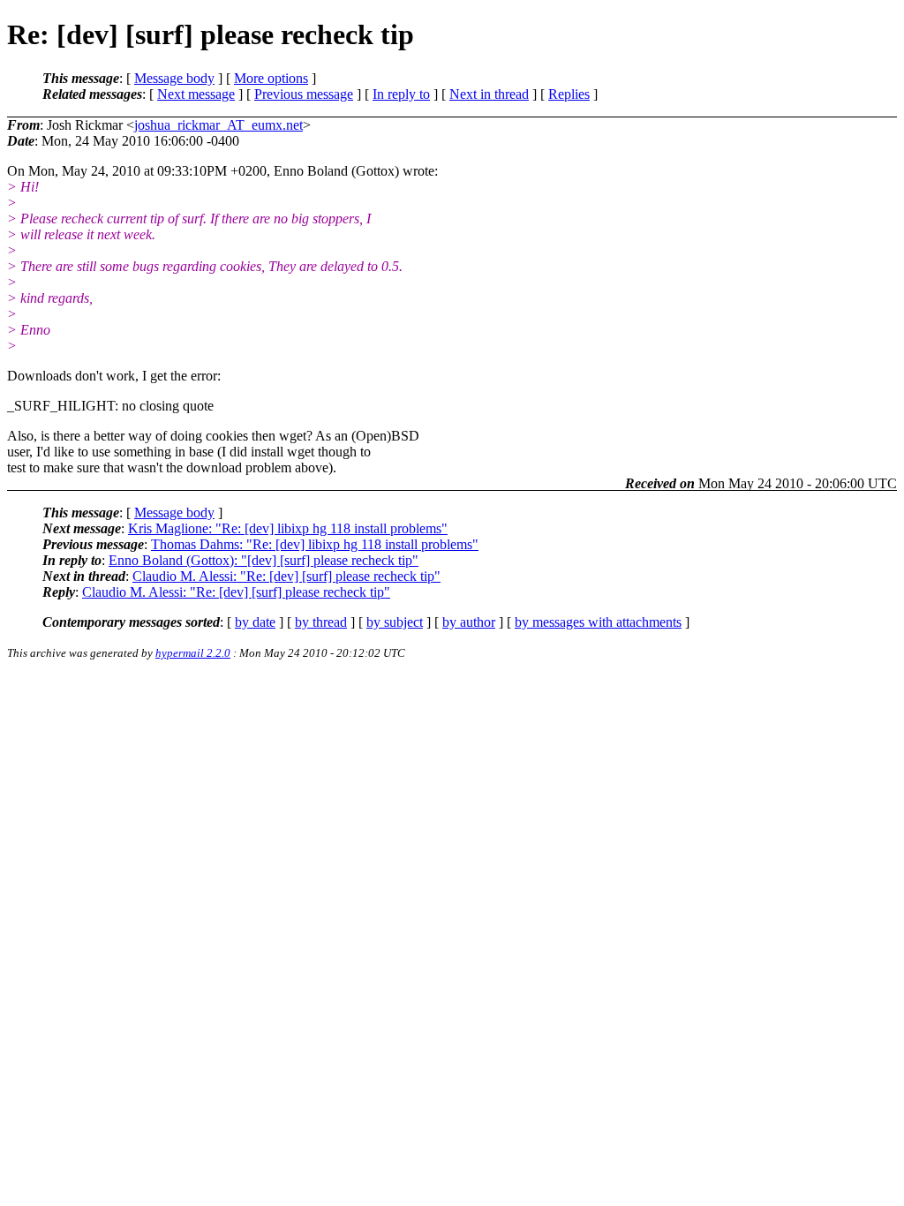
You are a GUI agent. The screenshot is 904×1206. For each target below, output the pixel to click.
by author (468, 621)
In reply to (401, 94)
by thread (321, 621)
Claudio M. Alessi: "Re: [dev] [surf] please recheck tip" (286, 576)
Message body (174, 78)
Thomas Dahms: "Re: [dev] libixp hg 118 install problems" (314, 544)
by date (255, 621)
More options (271, 78)
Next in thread (489, 94)
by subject (394, 621)
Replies (569, 94)
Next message (196, 94)
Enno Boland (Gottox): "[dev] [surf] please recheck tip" (263, 560)
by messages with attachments (598, 621)
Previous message (303, 94)
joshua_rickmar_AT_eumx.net (218, 124)
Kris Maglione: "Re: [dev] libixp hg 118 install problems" (288, 528)
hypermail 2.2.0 (192, 653)
